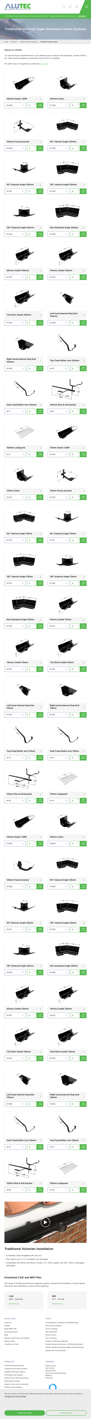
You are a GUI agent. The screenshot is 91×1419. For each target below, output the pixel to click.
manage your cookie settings (15, 1396)
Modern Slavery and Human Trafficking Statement (64, 1344)
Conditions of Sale (11, 1344)
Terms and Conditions (54, 1325)
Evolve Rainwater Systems (14, 1365)
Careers (7, 1325)
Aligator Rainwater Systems (14, 1372)
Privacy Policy (51, 1335)
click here (82, 16)
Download (13, 1304)
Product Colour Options (13, 1387)
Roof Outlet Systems (12, 1381)
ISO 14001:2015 (51, 1332)
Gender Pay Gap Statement (56, 1350)
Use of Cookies (51, 1338)
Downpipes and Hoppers (13, 1375)
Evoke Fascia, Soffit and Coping (16, 1378)
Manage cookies (66, 1413)
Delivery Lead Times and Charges (17, 1338)
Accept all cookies (25, 1413)
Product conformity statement (57, 1341)
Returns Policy (9, 1341)
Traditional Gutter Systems (28, 42)
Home (6, 42)
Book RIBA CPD (10, 1329)
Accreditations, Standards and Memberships (62, 1322)
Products (14, 42)
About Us (7, 1322)
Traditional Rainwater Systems (15, 1369)
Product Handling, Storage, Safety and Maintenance (65, 1347)
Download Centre (11, 1332)
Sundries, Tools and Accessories (16, 1384)
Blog (6, 1335)
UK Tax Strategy (51, 1329)
